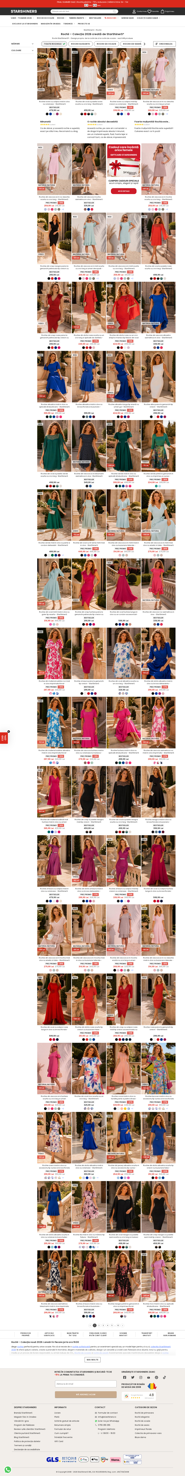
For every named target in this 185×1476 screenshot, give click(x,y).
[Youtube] (148, 1378)
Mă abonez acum (85, 1394)
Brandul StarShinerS (23, 1412)
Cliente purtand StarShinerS (27, 1433)
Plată (56, 1417)
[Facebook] (124, 1378)
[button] (4, 738)
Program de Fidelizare (24, 1425)
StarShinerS (83, 1472)
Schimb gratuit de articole (66, 1421)
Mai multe (92, 1359)
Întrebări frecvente (63, 1437)
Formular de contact (108, 1412)
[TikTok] (164, 1378)
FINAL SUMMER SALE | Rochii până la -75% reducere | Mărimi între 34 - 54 (92, 2)
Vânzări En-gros (21, 1421)
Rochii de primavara (144, 1412)
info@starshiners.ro (107, 1417)
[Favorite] (149, 12)
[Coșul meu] (162, 12)
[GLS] (53, 1462)
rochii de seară (100, 1352)
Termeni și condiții (22, 1445)
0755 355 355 (104, 1425)
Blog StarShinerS (21, 1437)
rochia (20, 1346)
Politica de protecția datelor (27, 1441)
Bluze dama (140, 1437)
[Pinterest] (156, 1378)
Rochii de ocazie (82, 1352)
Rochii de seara (142, 1425)
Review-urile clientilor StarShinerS (29, 1429)
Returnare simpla (62, 1425)
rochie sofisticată (81, 1346)
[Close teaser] (8, 731)
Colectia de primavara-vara (148, 1433)
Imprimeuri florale (143, 1429)
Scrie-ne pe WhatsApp (108, 1421)
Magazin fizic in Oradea (25, 1417)
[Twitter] (133, 1378)
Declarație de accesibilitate (27, 1449)
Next (144, 44)
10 (118, 1325)
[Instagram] (141, 1378)
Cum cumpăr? (61, 1433)
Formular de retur (62, 1429)
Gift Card (58, 1441)
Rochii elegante (142, 1417)
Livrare (57, 1412)
